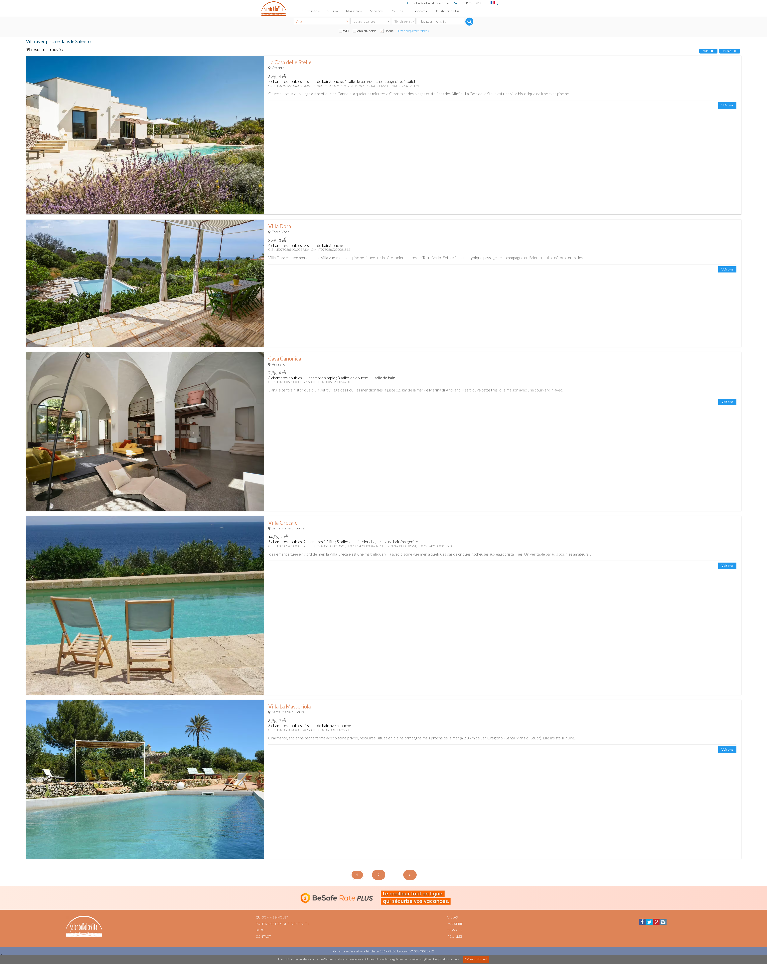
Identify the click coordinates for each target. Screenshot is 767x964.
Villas (452, 917)
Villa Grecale (283, 522)
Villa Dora (279, 226)
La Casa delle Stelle (290, 62)
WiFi (346, 30)
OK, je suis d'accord (476, 959)
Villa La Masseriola (289, 706)
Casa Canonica (284, 358)
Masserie (455, 923)
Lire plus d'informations (446, 959)
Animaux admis (366, 30)
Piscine (389, 30)
